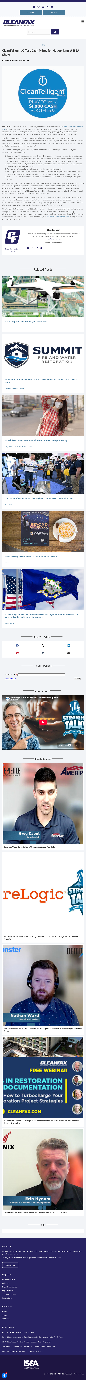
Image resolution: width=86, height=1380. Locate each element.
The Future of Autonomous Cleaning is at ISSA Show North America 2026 (38, 498)
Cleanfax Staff (23, 60)
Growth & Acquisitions (12, 389)
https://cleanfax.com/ (53, 239)
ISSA (6, 505)
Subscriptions (7, 1298)
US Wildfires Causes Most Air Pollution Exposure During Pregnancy (35, 440)
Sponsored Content (9, 1294)
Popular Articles (8, 1291)
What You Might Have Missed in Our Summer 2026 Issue (30, 556)
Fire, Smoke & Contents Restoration (16, 447)
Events (4, 1311)
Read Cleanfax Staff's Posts (13, 250)
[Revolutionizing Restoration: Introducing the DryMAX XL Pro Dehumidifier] (43, 1172)
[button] (34, 6)
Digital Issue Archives (10, 1287)
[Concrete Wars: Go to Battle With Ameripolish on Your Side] (43, 806)
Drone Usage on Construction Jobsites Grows (25, 321)
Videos (4, 1315)
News (43, 45)
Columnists (6, 1283)
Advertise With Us (8, 1279)
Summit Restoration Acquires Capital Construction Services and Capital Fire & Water (32, 1337)
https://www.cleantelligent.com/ (58, 217)
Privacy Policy (79, 1374)
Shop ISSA (6, 1319)
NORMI (12, 624)
